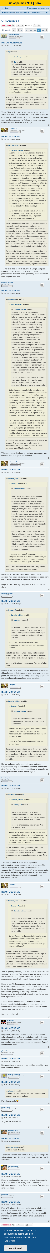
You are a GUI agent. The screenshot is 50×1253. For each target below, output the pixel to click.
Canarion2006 (13, 1130)
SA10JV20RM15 (13, 145)
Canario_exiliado (17, 150)
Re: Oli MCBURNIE (11, 42)
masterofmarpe (14, 34)
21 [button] (31, 30)
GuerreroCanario (14, 1074)
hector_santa (5, 1107)
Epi (9, 52)
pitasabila (4, 1051)
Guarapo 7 (13, 128)
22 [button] (35, 30)
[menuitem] (7, 8)
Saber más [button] (9, 1241)
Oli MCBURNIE (10, 21)
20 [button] (27, 30)
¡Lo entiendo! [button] (15, 1248)
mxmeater (10, 1020)
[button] (14, 30)
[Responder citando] (42, 37)
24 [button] (43, 30)
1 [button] (21, 30)
